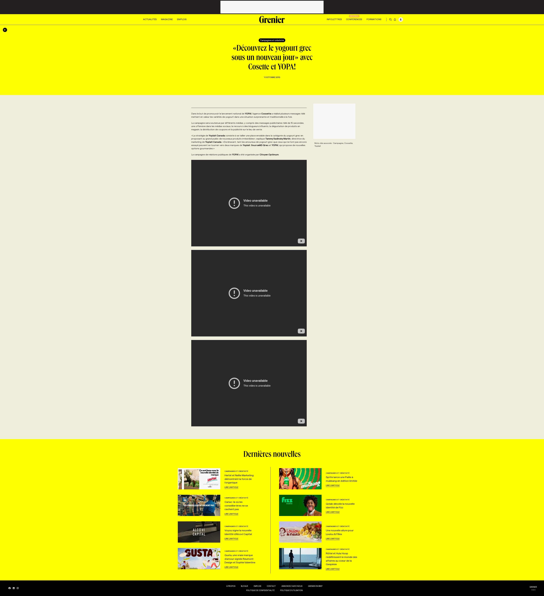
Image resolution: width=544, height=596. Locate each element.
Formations (374, 19)
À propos (230, 586)
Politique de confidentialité (260, 590)
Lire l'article (231, 487)
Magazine (167, 19)
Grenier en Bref (315, 586)
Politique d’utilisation (291, 590)
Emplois (182, 19)
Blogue (244, 586)
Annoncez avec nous (291, 586)
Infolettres (334, 19)
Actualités (150, 19)
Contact (271, 586)
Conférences (354, 19)
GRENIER (533, 587)
